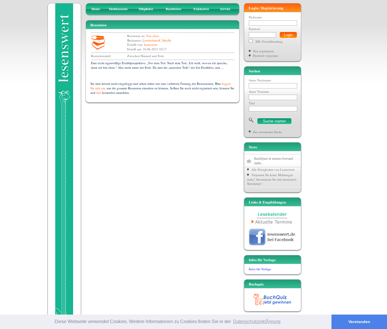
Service (225, 9)
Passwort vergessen (265, 55)
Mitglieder (146, 9)
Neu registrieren (263, 51)
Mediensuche (118, 9)
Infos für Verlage (260, 269)
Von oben (152, 36)
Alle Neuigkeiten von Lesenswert (273, 169)
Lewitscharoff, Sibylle (157, 40)
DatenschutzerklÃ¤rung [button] (256, 321)
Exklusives (201, 9)
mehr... (258, 163)
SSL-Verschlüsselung (269, 41)
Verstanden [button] (359, 321)
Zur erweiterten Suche (267, 132)
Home (96, 9)
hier (98, 92)
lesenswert (150, 44)
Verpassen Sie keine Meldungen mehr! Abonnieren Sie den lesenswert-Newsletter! (272, 179)
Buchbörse (173, 9)
